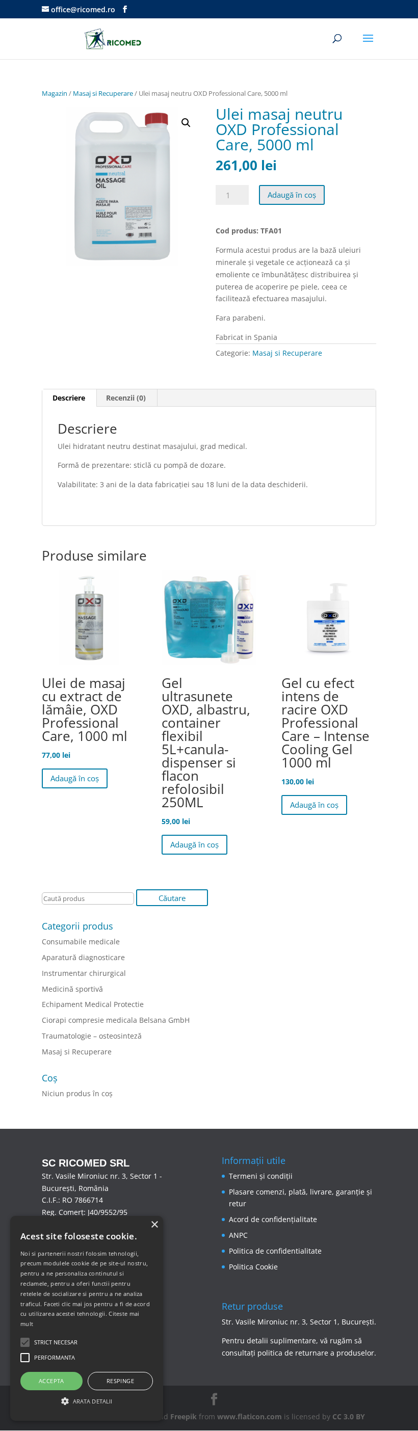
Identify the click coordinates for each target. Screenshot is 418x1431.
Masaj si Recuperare (103, 93)
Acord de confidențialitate (273, 1219)
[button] (186, 123)
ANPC (238, 1235)
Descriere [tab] (69, 398)
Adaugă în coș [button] (74, 778)
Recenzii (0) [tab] (126, 398)
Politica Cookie (253, 1266)
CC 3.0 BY (348, 1416)
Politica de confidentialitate (275, 1251)
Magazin (54, 93)
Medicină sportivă (72, 989)
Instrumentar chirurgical (84, 973)
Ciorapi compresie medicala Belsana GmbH (116, 1020)
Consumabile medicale (81, 941)
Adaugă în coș (292, 195)
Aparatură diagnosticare (83, 957)
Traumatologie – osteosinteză (92, 1036)
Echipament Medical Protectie (93, 1004)
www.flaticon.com (249, 1416)
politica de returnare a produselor (315, 1353)
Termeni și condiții (261, 1176)
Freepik (183, 1416)
